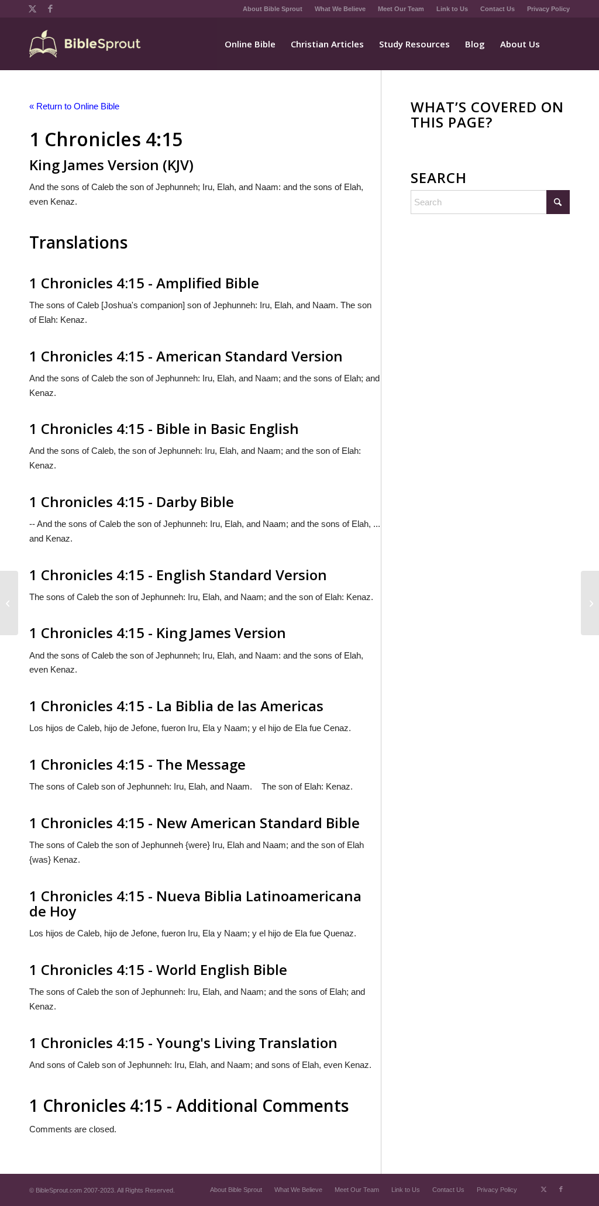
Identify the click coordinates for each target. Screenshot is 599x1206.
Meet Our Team (401, 8)
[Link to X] (32, 9)
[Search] (559, 44)
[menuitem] (273, 9)
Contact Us (497, 8)
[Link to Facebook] (50, 9)
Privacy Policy (548, 8)
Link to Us (452, 8)
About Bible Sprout (272, 8)
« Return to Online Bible (74, 106)
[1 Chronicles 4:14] (9, 603)
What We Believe (340, 8)
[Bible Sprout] (85, 44)
